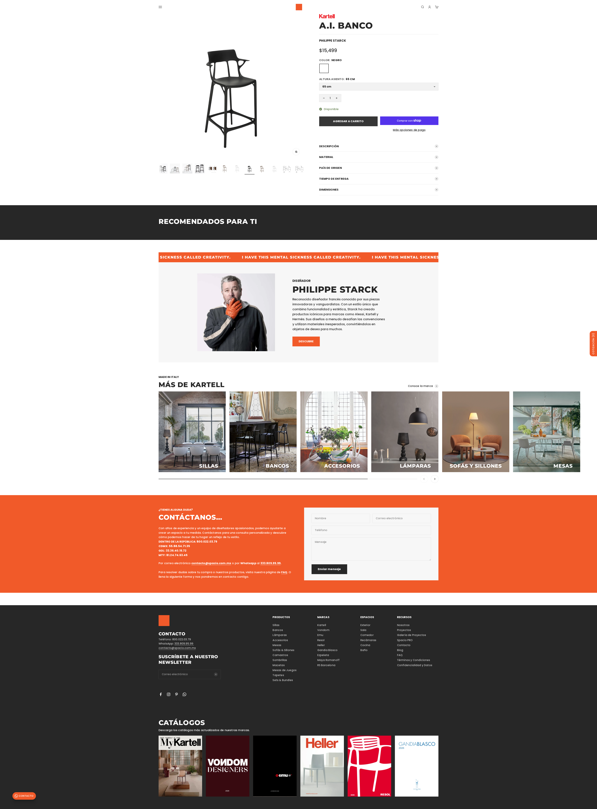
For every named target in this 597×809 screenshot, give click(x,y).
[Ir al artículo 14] (287, 169)
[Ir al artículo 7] (200, 169)
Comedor (367, 635)
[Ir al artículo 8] (212, 169)
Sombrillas (280, 660)
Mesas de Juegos (284, 670)
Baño (364, 650)
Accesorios (280, 640)
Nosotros (403, 625)
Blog (400, 650)
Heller (321, 645)
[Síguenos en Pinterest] (176, 694)
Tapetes (278, 675)
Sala (363, 630)
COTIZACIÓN (593, 343)
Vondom (323, 630)
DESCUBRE (306, 341)
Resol (321, 640)
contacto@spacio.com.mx (177, 648)
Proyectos (404, 630)
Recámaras (368, 640)
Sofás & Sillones (283, 650)
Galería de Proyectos (411, 635)
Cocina (365, 645)
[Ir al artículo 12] (262, 169)
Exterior (365, 625)
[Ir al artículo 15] (299, 169)
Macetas (279, 665)
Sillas (276, 625)
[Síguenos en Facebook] (161, 694)
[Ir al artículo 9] (225, 169)
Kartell (321, 625)
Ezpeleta (323, 655)
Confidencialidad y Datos (414, 665)
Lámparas (280, 635)
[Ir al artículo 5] (175, 169)
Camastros (280, 655)
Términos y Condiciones (413, 660)
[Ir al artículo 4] (162, 169)
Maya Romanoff (328, 660)
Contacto (403, 645)
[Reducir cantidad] (323, 98)
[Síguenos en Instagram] (169, 694)
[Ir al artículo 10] (237, 169)
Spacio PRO (405, 640)
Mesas (277, 645)
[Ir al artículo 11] (250, 169)
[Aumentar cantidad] (336, 98)
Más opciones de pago (409, 130)
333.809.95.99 (184, 643)
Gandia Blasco (327, 650)
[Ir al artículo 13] (274, 169)
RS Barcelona (326, 665)
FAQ (400, 655)
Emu (320, 635)
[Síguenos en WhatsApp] (184, 694)
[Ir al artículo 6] (187, 169)
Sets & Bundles (283, 680)
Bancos (278, 630)
